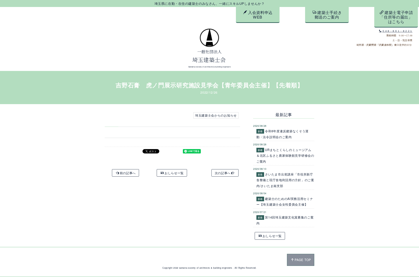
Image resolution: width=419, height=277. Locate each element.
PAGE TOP (303, 260)
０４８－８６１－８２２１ (397, 31)
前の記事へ (128, 173)
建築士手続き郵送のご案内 (328, 15)
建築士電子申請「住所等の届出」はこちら (396, 17)
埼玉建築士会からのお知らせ (216, 115)
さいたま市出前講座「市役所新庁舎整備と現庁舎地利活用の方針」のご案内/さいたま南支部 (285, 180)
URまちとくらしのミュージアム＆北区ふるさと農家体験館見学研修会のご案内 (285, 155)
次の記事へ (223, 173)
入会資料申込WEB (260, 15)
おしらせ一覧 (174, 173)
